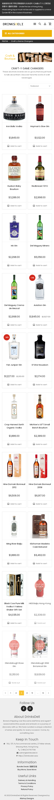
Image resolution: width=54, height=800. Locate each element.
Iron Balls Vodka (14, 126)
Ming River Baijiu (14, 543)
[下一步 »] (48, 693)
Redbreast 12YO (40, 185)
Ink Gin (14, 245)
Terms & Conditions (27, 783)
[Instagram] (30, 708)
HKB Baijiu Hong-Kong (40, 603)
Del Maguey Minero (39, 245)
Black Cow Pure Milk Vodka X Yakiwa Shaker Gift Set (14, 606)
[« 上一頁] (5, 693)
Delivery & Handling (27, 780)
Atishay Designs (27, 798)
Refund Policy (27, 789)
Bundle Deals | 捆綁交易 (27, 766)
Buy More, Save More (27, 769)
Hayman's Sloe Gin (39, 126)
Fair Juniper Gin (14, 364)
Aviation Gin (40, 305)
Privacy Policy (27, 786)
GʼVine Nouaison (40, 364)
